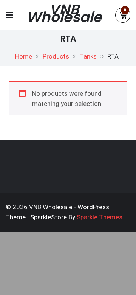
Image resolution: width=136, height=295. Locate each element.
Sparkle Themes (99, 217)
